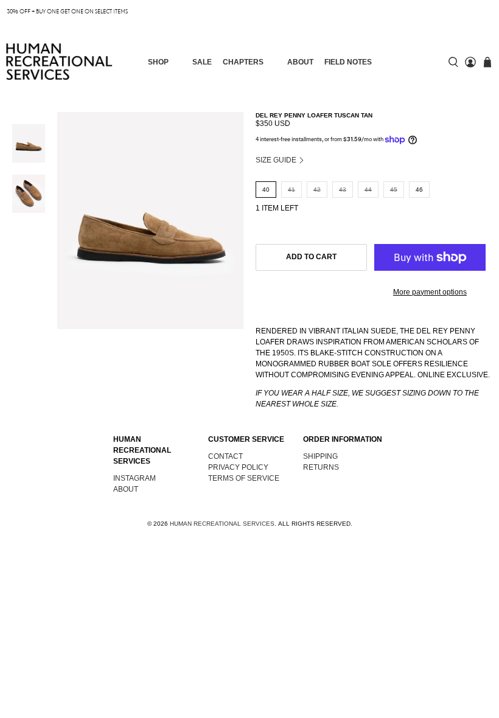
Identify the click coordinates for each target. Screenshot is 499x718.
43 (342, 189)
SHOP (158, 62)
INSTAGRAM (134, 478)
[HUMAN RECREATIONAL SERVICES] (59, 61)
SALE (202, 62)
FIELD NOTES (348, 62)
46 (419, 189)
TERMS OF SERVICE (243, 478)
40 (266, 189)
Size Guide (277, 160)
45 (393, 189)
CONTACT (225, 456)
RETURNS (321, 467)
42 (317, 189)
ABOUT (300, 62)
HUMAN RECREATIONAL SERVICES (222, 523)
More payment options (430, 292)
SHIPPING (320, 456)
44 (368, 189)
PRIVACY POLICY (238, 467)
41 (291, 189)
